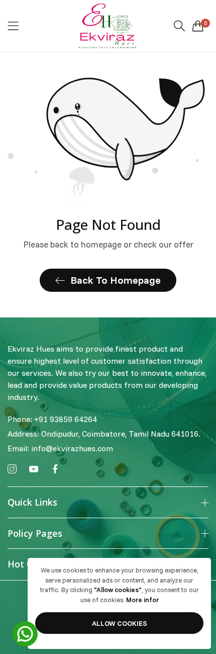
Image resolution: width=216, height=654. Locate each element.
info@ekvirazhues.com (60, 448)
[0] (197, 25)
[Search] (179, 26)
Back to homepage (115, 280)
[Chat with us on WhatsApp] (25, 633)
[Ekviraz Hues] (108, 26)
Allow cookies (119, 623)
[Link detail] (12, 469)
